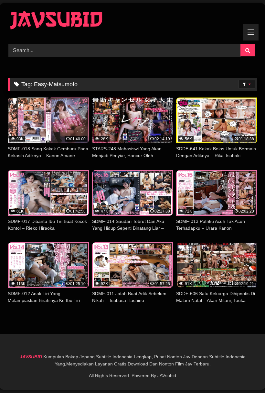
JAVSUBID (31, 356)
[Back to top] (245, 373)
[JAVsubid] (132, 21)
